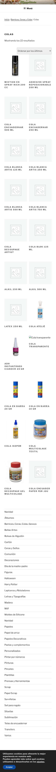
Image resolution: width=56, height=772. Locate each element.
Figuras (8, 572)
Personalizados (12, 651)
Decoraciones (11, 560)
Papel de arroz (11, 632)
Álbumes (9, 518)
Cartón (8, 542)
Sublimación (11, 717)
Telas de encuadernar (15, 723)
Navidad (8, 512)
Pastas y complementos (17, 645)
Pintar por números (14, 657)
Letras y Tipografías (15, 596)
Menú (29, 8)
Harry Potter (10, 584)
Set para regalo (12, 705)
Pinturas (8, 663)
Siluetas (8, 711)
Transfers (9, 729)
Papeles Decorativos (15, 638)
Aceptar (9, 767)
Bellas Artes (10, 530)
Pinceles (9, 669)
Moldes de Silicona (14, 614)
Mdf (6, 608)
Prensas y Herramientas (17, 681)
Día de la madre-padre (16, 566)
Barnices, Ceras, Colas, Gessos (20, 524)
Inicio (6, 19)
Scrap (7, 687)
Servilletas (10, 699)
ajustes (40, 761)
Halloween (10, 578)
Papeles (8, 626)
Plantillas (9, 675)
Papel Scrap (10, 693)
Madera (8, 602)
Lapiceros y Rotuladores (17, 590)
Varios (7, 735)
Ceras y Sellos (11, 548)
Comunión (10, 554)
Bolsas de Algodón (14, 536)
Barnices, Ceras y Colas (21, 19)
